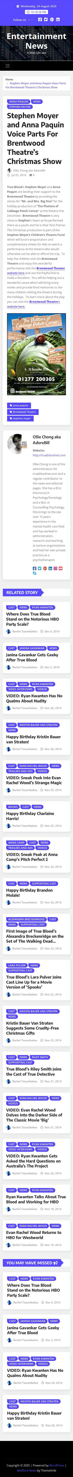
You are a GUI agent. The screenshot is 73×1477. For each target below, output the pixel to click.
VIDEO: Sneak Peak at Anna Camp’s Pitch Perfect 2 (32, 857)
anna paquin (20, 405)
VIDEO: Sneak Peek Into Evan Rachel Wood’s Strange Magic (34, 780)
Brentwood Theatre (24, 412)
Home (9, 79)
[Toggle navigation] (8, 65)
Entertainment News (36, 40)
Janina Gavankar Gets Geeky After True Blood (32, 657)
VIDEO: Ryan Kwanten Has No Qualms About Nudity (34, 698)
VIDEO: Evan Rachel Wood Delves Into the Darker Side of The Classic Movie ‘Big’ (34, 1114)
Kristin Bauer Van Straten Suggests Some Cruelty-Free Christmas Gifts (32, 1028)
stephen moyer (22, 418)
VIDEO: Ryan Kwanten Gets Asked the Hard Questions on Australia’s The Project (33, 1160)
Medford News (26, 1470)
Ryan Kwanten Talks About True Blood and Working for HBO (36, 1199)
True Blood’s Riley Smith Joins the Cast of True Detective (33, 1071)
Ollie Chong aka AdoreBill (29, 170)
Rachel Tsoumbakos (24, 631)
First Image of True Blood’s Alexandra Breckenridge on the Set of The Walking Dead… (35, 936)
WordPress (56, 1465)
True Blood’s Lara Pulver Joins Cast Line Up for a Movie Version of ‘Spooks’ (33, 981)
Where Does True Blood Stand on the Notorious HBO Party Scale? (32, 618)
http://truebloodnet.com (49, 455)
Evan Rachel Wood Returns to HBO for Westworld (33, 1235)
